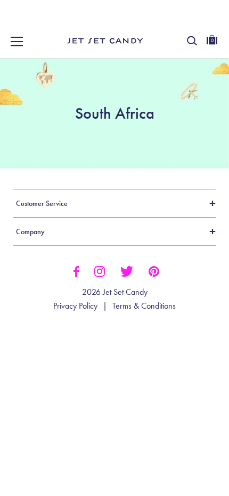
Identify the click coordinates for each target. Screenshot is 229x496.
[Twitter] (126, 270)
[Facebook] (75, 270)
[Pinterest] (154, 270)
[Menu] (17, 41)
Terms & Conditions (144, 306)
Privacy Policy (75, 306)
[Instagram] (99, 270)
